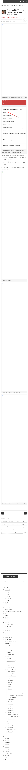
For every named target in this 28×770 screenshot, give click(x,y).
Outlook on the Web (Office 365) (16, 695)
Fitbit (6, 613)
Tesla (6, 744)
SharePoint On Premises (11, 714)
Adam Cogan (6, 17)
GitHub (6, 617)
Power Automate (10, 703)
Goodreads (7, 620)
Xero (6, 757)
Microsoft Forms (10, 671)
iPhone (8, 598)
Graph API (9, 658)
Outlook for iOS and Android (15, 693)
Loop (8, 665)
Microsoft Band (10, 667)
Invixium (6, 633)
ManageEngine (8, 639)
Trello (6, 749)
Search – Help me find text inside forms (11, 527)
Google (6, 622)
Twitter (6, 751)
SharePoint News (11, 719)
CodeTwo (7, 607)
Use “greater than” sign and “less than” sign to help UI (14, 524)
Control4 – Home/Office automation (12, 611)
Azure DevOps (9, 650)
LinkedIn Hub (7, 637)
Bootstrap (9, 753)
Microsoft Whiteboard (11, 676)
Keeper (6, 635)
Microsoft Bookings (10, 669)
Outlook (9, 691)
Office (8, 678)
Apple (6, 592)
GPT (6, 628)
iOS (7, 594)
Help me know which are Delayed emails (11, 521)
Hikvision (7, 630)
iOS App (9, 725)
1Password (7, 589)
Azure (8, 645)
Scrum (6, 740)
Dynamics (8, 652)
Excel (9, 686)
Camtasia (7, 605)
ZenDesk (7, 759)
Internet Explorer (10, 663)
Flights (6, 615)
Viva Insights (9, 731)
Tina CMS (7, 746)
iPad (7, 596)
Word (9, 701)
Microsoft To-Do (10, 673)
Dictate (9, 684)
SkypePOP (7, 742)
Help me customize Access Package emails (12, 533)
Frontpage (10, 688)
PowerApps (9, 708)
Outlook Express (11, 697)
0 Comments (12, 21)
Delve (9, 682)
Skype (8, 721)
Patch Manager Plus (10, 641)
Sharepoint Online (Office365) (13, 716)
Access (9, 680)
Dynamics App (11, 654)
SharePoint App (11, 5)
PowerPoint (10, 699)
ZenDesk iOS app (10, 762)
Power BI (8, 706)
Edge (8, 656)
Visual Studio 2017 (10, 727)
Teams (8, 723)
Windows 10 (9, 734)
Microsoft (3, 5)
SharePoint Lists (10, 712)
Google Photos (10, 624)
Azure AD (10, 648)
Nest (6, 736)
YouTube (8, 626)
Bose (6, 602)
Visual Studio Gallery (11, 729)
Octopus (7, 738)
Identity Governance (11, 660)
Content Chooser (8, 609)
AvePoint (7, 600)
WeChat (6, 755)
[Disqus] (14, 553)
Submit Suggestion (10, 576)
